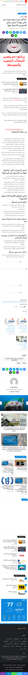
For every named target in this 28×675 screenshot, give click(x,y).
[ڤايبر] (3, 32)
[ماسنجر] (14, 32)
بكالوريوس (24, 641)
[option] (14, 403)
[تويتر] (20, 32)
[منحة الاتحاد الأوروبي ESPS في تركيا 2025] (22, 555)
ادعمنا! (6, 669)
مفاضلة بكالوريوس (6, 646)
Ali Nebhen (22, 28)
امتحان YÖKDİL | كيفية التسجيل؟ (9, 579)
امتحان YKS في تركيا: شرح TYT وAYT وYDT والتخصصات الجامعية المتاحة (10, 541)
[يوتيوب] (11, 392)
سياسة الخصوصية (12, 669)
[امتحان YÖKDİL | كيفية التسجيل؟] (22, 581)
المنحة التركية (9, 638)
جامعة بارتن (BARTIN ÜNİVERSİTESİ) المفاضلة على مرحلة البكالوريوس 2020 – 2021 (7, 487)
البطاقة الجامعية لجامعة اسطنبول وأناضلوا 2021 (22, 468)
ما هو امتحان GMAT (12, 591)
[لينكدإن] (17, 32)
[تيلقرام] (7, 32)
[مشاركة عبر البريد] (12, 35)
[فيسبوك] (24, 32)
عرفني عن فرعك (19, 646)
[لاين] (15, 35)
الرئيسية (24, 10)
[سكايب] (14, 369)
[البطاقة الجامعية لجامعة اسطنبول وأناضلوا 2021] (21, 463)
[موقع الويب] (18, 392)
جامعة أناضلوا (6, 641)
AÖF (25, 638)
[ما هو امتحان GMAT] (22, 593)
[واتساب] (10, 32)
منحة (25, 648)
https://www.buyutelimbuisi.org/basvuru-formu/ (15, 301)
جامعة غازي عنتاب (8, 643)
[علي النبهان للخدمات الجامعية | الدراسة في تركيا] (21, 5)
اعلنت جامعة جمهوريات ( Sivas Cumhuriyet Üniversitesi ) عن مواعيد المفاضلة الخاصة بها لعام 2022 (7, 470)
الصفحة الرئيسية (19, 669)
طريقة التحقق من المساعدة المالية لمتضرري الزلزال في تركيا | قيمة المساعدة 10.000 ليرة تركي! (10, 328)
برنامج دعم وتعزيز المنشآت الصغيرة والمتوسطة (13, 359)
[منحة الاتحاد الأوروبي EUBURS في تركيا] (22, 561)
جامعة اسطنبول (23, 643)
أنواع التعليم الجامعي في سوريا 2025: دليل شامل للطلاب (14, 404)
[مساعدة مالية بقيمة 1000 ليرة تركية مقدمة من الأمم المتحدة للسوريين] (21, 339)
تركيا (24, 363)
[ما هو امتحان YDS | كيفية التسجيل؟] (22, 587)
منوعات (19, 13)
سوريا (25, 646)
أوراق (23, 355)
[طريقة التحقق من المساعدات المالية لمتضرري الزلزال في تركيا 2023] (21, 322)
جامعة (12, 641)
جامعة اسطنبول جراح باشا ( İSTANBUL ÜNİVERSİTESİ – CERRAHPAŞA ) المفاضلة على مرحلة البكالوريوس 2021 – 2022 (21, 489)
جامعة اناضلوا (16, 643)
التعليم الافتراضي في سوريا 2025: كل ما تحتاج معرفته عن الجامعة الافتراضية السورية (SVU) (9, 567)
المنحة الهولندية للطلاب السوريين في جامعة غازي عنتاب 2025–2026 (10, 548)
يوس (21, 648)
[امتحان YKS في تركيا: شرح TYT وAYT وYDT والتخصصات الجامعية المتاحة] (23, 84)
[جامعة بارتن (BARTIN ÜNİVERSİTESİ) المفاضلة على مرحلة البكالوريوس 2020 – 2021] (7, 480)
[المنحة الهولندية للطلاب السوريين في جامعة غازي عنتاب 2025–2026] (23, 91)
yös (21, 638)
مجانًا (18, 363)
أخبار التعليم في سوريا (14, 400)
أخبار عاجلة (19, 10)
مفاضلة (12, 646)
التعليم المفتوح (16, 638)
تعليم (16, 641)
